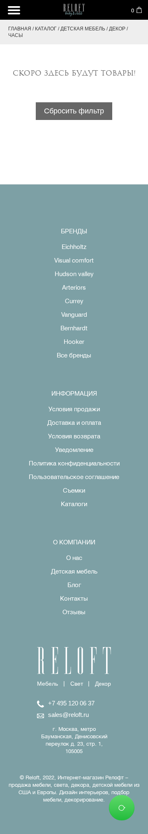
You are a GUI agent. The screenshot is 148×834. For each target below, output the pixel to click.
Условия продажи (74, 408)
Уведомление (74, 449)
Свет (76, 683)
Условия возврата (74, 436)
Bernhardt (74, 328)
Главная (19, 29)
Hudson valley (74, 273)
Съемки (74, 490)
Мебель (47, 683)
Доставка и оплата (74, 422)
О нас (74, 557)
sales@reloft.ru (68, 714)
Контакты (74, 598)
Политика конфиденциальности (74, 463)
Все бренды (74, 355)
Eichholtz (74, 246)
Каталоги (74, 503)
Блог (74, 584)
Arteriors (74, 287)
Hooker (74, 341)
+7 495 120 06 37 (71, 703)
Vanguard (74, 314)
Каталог (46, 29)
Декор (117, 29)
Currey (74, 300)
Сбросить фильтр (74, 111)
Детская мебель (82, 29)
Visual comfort (74, 260)
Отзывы (74, 611)
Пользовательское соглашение (74, 476)
